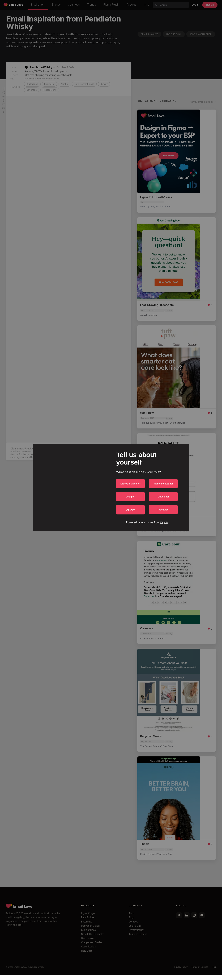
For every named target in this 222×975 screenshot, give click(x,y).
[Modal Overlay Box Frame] (111, 487)
